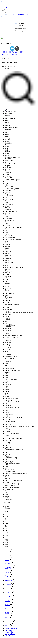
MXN (6, 544)
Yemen (7, 491)
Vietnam (7, 482)
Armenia (7, 131)
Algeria (7, 117)
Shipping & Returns (11, 628)
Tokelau (7, 454)
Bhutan (7, 153)
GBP (6, 518)
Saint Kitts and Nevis (11, 398)
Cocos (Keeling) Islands (12, 189)
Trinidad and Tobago (11, 458)
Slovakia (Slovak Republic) (13, 417)
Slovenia (7, 419)
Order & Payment (10, 630)
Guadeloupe (8, 255)
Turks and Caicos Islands (12, 463)
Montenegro (8, 499)
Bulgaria (7, 166)
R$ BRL (7, 625)
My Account (13, 52)
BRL (6, 546)
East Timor (8, 213)
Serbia (7, 492)
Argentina (8, 129)
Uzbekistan (8, 477)
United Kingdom (10, 472)
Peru (6, 382)
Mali (6, 321)
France (7, 234)
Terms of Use (9, 635)
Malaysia (7, 318)
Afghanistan (8, 113)
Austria (7, 136)
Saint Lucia (8, 400)
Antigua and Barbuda (11, 127)
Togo (6, 452)
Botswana (8, 159)
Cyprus (7, 203)
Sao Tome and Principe (12, 407)
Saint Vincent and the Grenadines (15, 402)
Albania (7, 115)
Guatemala (8, 258)
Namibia (7, 349)
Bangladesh (8, 143)
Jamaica (7, 283)
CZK (6, 541)
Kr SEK (7, 605)
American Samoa (10, 118)
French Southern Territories (13, 239)
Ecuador (7, 215)
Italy (6, 281)
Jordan (7, 286)
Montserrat (8, 342)
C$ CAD (7, 564)
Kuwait (7, 295)
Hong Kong (8, 271)
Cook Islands (9, 196)
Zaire (6, 494)
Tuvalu (7, 465)
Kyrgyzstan (8, 297)
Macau (7, 311)
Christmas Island (10, 187)
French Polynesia (10, 237)
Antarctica (8, 125)
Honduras (8, 269)
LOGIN (20, 52)
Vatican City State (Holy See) (14, 480)
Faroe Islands (9, 229)
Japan (6, 285)
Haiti (6, 265)
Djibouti (7, 208)
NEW (29, 15)
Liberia (7, 302)
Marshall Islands (10, 325)
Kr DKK (7, 601)
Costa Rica (8, 197)
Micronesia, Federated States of (14, 335)
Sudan (7, 435)
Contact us (13, 54)
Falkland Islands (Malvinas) (13, 227)
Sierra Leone (9, 414)
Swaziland (8, 440)
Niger (6, 363)
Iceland (7, 274)
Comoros (7, 192)
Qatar (6, 393)
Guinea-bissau (9, 262)
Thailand (7, 451)
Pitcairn (7, 386)
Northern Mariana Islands (12, 370)
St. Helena (8, 431)
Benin (6, 150)
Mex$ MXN (8, 621)
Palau (6, 375)
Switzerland (8, 444)
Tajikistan (8, 447)
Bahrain (7, 141)
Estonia (7, 223)
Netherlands (8, 354)
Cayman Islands (10, 178)
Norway (7, 372)
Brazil (6, 162)
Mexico (7, 334)
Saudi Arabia (9, 409)
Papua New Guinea (11, 379)
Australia (7, 134)
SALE (25, 15)
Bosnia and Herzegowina (12, 157)
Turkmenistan (9, 461)
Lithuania (8, 307)
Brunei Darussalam (10, 164)
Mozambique (9, 346)
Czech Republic (10, 204)
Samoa (7, 403)
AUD (6, 521)
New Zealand (9, 360)
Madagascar (8, 314)
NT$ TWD (8, 592)
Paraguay (7, 381)
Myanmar (8, 348)
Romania (7, 395)
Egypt (6, 216)
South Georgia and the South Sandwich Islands (19, 426)
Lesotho (7, 300)
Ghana (7, 248)
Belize (7, 148)
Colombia (8, 190)
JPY (6, 525)
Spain (6, 428)
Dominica (8, 209)
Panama (7, 377)
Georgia (7, 244)
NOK (6, 539)
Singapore (8, 416)
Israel (6, 279)
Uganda (7, 466)
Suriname (8, 437)
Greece (7, 250)
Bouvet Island (9, 160)
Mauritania (8, 328)
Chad (6, 181)
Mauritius (8, 330)
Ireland (7, 278)
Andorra (7, 120)
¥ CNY (7, 572)
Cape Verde (8, 176)
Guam (6, 257)
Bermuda (7, 152)
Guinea (7, 260)
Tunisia (7, 459)
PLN (6, 542)
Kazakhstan (8, 288)
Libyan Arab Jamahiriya (12, 304)
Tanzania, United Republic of (14, 449)
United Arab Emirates (11, 470)
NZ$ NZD (8, 584)
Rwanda (7, 396)
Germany (7, 246)
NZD (6, 528)
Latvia (7, 299)
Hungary (7, 272)
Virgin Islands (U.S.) (11, 486)
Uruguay (7, 475)
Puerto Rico (8, 391)
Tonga (7, 456)
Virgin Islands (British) (12, 484)
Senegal (7, 410)
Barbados (8, 145)
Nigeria (7, 365)
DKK (6, 535)
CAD (6, 520)
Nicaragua (8, 361)
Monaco (7, 339)
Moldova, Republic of (11, 337)
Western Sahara (9, 489)
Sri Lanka (8, 430)
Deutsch (7, 508)
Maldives (7, 320)
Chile (6, 183)
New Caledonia (9, 358)
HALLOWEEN (18, 15)
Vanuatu (7, 479)
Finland (7, 232)
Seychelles (8, 412)
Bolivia (7, 155)
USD (6, 514)
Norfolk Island (9, 368)
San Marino (8, 405)
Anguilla (7, 124)
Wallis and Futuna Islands (12, 487)
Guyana (7, 264)
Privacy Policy (9, 632)
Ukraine (7, 468)
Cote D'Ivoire (9, 199)
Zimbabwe (8, 498)
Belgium (7, 146)
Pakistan (7, 374)
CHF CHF (8, 597)
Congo (7, 194)
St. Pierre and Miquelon (12, 433)
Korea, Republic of (10, 293)
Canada (7, 174)
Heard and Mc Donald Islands (14, 267)
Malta (6, 323)
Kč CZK (7, 613)
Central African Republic (12, 180)
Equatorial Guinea (10, 220)
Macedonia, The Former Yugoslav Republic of (19, 313)
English (7, 506)
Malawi (7, 316)
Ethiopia (7, 225)
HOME (5, 52)
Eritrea (7, 222)
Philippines (8, 384)
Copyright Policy (10, 634)
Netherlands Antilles (11, 356)
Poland (7, 388)
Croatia (7, 201)
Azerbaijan (8, 138)
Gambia (7, 243)
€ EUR (7, 556)
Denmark (7, 206)
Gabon (7, 241)
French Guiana (9, 236)
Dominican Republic (11, 211)
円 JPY (7, 576)
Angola (7, 122)
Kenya (7, 290)
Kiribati (7, 292)
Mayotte (7, 332)
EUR (6, 516)
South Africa (8, 424)
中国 (6, 185)
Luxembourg (9, 309)
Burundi (7, 169)
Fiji (6, 230)
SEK (6, 537)
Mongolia (8, 341)
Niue (6, 367)
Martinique (8, 327)
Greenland (8, 251)
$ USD (7, 551)
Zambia (7, 496)
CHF (6, 534)
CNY (6, 523)
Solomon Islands (10, 421)
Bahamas (7, 139)
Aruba (7, 132)
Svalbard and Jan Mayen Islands (15, 438)
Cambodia (8, 171)
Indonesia (8, 276)
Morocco (7, 344)
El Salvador (8, 218)
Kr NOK (7, 609)
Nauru (7, 351)
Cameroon (8, 173)
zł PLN (7, 617)
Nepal (6, 353)
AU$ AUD (8, 568)
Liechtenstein (9, 306)
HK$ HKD (8, 580)
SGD (6, 530)
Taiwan (7, 445)
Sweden (7, 442)
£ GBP (7, 560)
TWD (6, 532)
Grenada (7, 253)
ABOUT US (5, 54)
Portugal (7, 389)
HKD (6, 527)
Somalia (7, 423)
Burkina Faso (9, 167)
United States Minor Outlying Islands (16, 473)
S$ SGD (7, 588)
